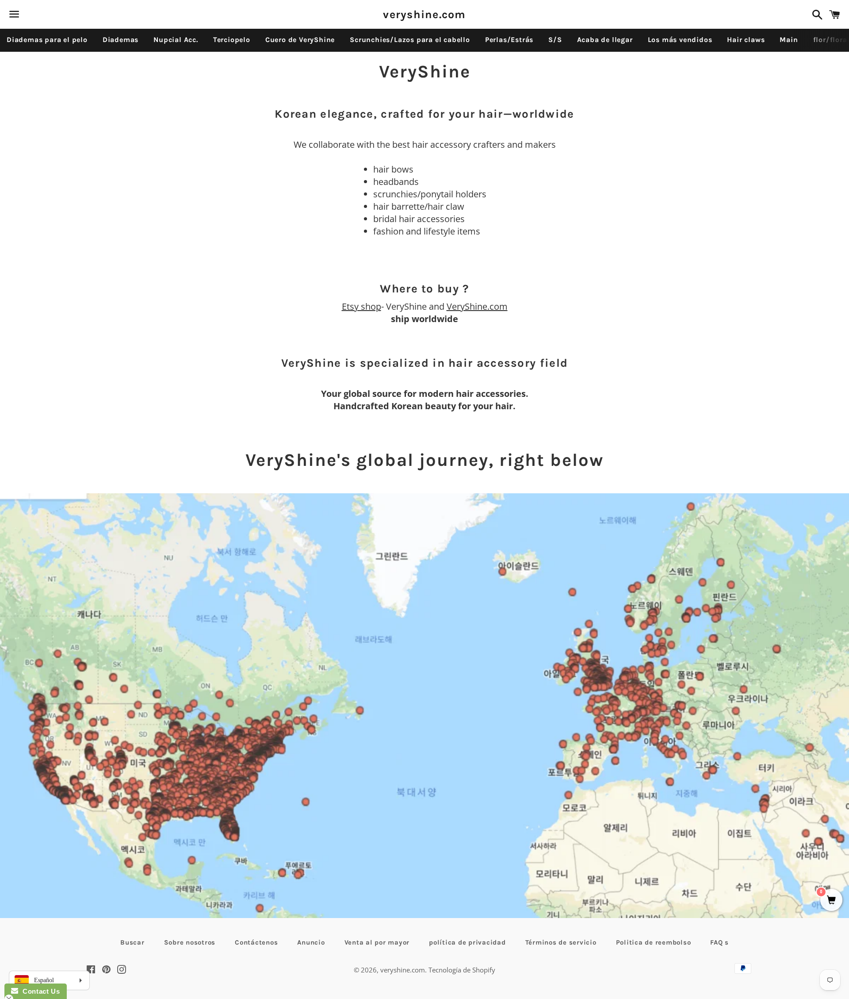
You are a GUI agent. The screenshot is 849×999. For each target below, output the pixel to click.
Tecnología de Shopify (461, 969)
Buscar (132, 942)
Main (789, 39)
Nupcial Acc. (175, 39)
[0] (831, 901)
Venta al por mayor (377, 942)
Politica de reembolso (653, 942)
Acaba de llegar (605, 39)
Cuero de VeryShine (300, 39)
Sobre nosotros (190, 942)
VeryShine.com (477, 306)
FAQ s (719, 942)
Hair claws (746, 39)
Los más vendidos (680, 39)
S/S (555, 39)
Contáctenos (256, 942)
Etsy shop (361, 306)
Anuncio (311, 942)
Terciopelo (231, 39)
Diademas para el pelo (47, 39)
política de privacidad (467, 942)
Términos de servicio (561, 942)
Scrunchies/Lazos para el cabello (410, 39)
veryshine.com (424, 14)
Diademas (120, 39)
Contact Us (39, 991)
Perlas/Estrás (509, 39)
